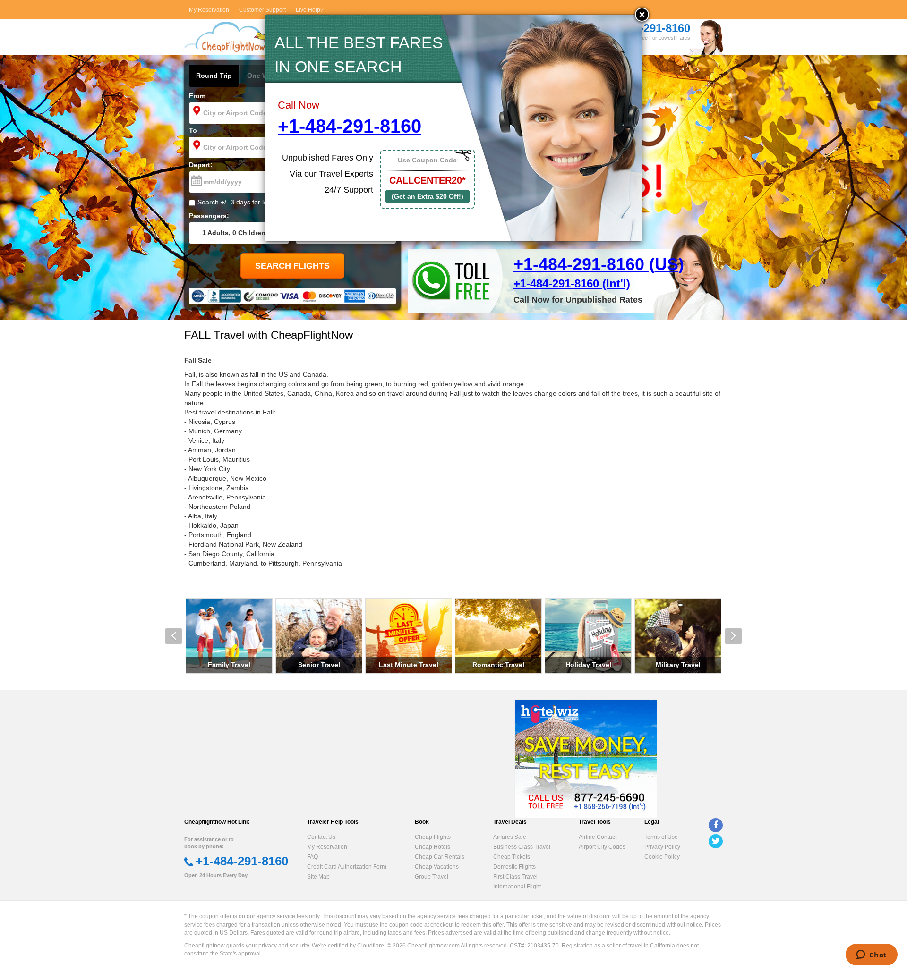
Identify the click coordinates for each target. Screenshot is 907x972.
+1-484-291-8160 (349, 126)
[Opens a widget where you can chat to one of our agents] (871, 955)
